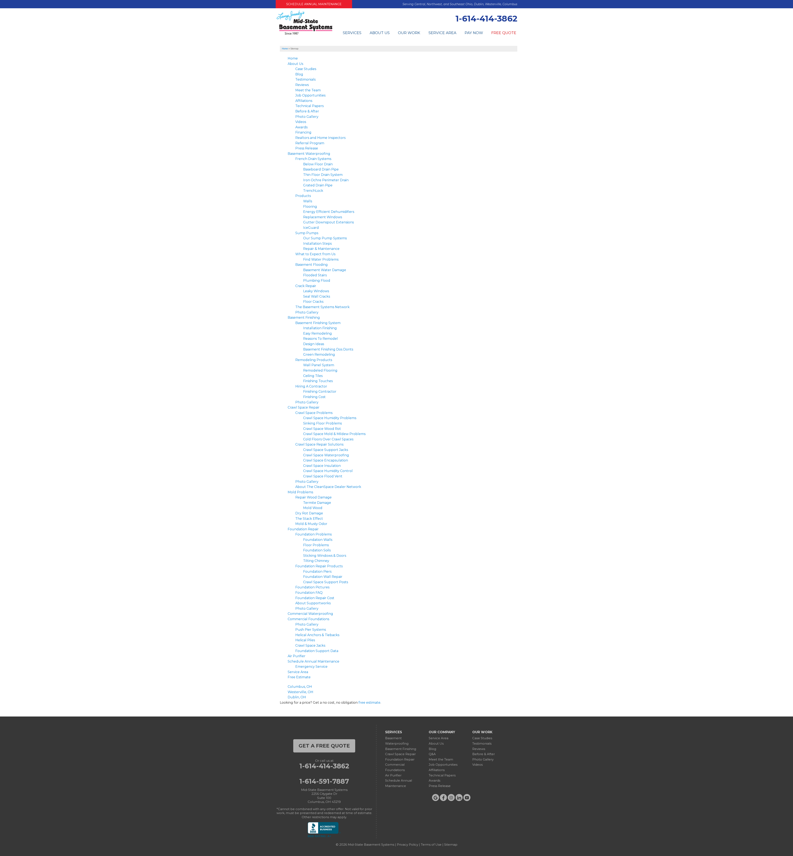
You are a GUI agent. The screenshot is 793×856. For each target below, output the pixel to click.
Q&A (432, 754)
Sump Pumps (306, 233)
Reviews (302, 85)
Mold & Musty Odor (311, 524)
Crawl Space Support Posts (325, 582)
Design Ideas (313, 344)
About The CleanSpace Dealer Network (328, 487)
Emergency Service (311, 667)
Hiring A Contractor (311, 386)
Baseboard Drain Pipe (321, 169)
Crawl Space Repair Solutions (319, 444)
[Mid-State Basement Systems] (304, 34)
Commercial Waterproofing (310, 614)
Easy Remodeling (317, 333)
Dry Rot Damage (309, 513)
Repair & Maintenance (321, 249)
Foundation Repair (303, 529)
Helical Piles (305, 640)
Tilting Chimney (316, 561)
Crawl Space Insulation (322, 466)
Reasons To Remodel (320, 339)
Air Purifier (296, 656)
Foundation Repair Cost (314, 598)
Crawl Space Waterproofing (326, 455)
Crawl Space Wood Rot (322, 429)
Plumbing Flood (316, 281)
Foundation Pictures (312, 587)
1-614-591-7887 (324, 781)
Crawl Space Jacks (310, 645)
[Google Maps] (435, 797)
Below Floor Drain (318, 164)
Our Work (409, 33)
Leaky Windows (316, 291)
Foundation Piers (317, 571)
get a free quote (324, 746)
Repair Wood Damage (313, 497)
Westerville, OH (300, 692)
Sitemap (450, 844)
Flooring (310, 207)
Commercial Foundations (308, 619)
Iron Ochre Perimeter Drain (326, 180)
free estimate (369, 703)
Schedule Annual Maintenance (314, 4)
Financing (303, 132)
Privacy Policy (407, 844)
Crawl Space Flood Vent (322, 476)
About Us (380, 33)
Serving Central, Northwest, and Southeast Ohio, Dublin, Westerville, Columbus (459, 4)
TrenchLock (313, 191)
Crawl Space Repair (303, 407)
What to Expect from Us (315, 254)
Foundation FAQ (309, 593)
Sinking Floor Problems (322, 423)
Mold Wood (312, 508)
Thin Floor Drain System (323, 175)
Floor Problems (316, 545)
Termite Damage (317, 503)
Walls (307, 201)
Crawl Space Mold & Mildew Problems (334, 434)
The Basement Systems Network (322, 307)
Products (303, 196)
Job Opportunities (310, 95)
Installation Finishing (320, 328)
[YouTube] (466, 797)
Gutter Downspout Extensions (328, 222)
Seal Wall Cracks (316, 296)
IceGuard (311, 228)
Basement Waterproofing (309, 154)
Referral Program (309, 143)
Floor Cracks (313, 302)
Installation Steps (317, 244)
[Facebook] (443, 797)
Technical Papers (309, 106)
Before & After (307, 111)
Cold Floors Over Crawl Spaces (328, 439)
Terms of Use (431, 844)
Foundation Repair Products (319, 566)
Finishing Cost (314, 397)
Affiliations (303, 101)
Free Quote (503, 33)
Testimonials (305, 79)
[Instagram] (451, 797)
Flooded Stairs (315, 275)
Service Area (442, 33)
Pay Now (474, 33)
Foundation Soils (317, 550)
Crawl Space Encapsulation (325, 460)
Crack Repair (305, 286)
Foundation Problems (313, 534)
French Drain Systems (313, 159)
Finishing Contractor (319, 391)
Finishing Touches (318, 381)
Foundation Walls (317, 540)
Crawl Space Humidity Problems (329, 418)
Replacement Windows (322, 217)
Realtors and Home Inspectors (320, 138)
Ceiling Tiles (313, 376)
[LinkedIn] (459, 797)
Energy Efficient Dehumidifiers (328, 212)
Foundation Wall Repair (322, 577)
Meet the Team (308, 90)
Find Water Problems (320, 259)
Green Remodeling (319, 354)
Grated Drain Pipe (317, 185)
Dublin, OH (297, 697)
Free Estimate (299, 677)
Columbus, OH (300, 687)
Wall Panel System (318, 365)
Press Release (306, 148)
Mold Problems (300, 492)
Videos (300, 122)
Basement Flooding (311, 265)
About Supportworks (313, 603)
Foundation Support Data (316, 651)
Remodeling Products (313, 360)
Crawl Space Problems (313, 413)
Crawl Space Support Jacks (325, 450)
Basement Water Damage (324, 270)
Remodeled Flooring (320, 370)
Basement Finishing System (318, 323)
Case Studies (305, 69)
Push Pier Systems (310, 630)
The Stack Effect (309, 519)
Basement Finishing (304, 318)
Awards (301, 127)
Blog (299, 74)
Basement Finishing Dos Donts (328, 349)
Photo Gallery (306, 117)
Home (293, 58)
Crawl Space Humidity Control (328, 471)
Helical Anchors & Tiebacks (317, 635)
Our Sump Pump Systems (325, 238)
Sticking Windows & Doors (324, 556)
